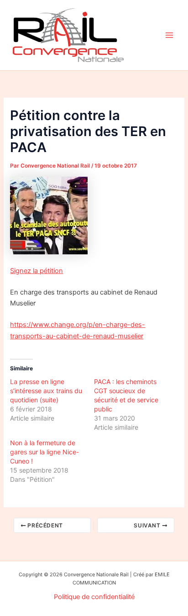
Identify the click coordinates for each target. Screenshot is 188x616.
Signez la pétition (36, 271)
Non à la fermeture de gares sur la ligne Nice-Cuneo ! (44, 452)
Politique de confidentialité (94, 597)
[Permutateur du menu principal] (169, 35)
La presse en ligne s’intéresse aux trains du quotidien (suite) (46, 391)
